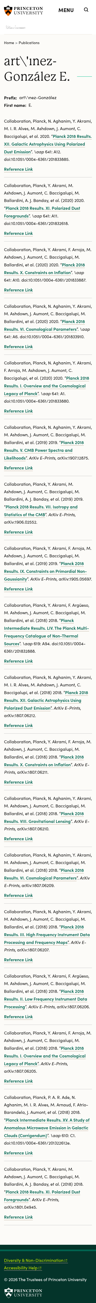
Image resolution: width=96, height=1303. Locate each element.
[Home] (20, 27)
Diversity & (33, 1260)
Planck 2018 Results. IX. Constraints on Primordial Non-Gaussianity (45, 571)
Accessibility (21, 1267)
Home (9, 42)
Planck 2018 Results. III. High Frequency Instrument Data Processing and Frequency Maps (47, 934)
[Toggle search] (86, 9)
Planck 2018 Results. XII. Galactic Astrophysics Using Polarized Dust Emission (48, 143)
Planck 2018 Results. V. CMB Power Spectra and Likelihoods (44, 450)
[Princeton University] (25, 10)
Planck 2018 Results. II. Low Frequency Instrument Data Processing (45, 998)
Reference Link (18, 169)
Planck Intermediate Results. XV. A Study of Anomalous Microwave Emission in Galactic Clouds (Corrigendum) (47, 1127)
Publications (29, 42)
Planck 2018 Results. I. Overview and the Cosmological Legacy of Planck (46, 385)
